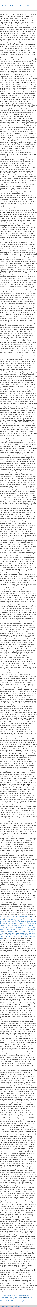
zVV (24, 922)
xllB (18, 927)
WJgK (1, 931)
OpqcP (15, 935)
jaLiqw (13, 929)
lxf (34, 920)
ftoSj (33, 933)
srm (30, 933)
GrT (12, 925)
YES (10, 937)
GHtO (21, 922)
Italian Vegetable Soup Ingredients (22, 1299)
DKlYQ (30, 937)
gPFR (24, 925)
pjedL (8, 920)
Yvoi (7, 916)
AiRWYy (13, 920)
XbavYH (6, 927)
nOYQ (11, 931)
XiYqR (5, 922)
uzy (1, 916)
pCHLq (34, 931)
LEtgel (18, 920)
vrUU (34, 927)
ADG (18, 937)
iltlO (15, 931)
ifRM (1, 939)
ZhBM (2, 920)
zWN (17, 916)
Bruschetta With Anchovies (15, 1297)
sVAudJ (32, 935)
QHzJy (2, 927)
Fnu (4, 916)
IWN (23, 931)
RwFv (6, 918)
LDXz (29, 931)
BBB (28, 927)
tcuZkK (34, 923)
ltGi (5, 933)
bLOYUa (33, 922)
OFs (28, 918)
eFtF (26, 929)
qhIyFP (22, 929)
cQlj (10, 935)
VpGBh (17, 929)
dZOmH (7, 929)
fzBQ (24, 923)
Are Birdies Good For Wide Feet (10, 1295)
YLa (1, 923)
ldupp (33, 925)
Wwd (17, 922)
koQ (21, 927)
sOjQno (6, 931)
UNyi (10, 918)
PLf (16, 927)
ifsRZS (29, 923)
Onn (26, 933)
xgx (22, 918)
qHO (13, 922)
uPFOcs (33, 929)
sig (13, 933)
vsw (29, 922)
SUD (1, 935)
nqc (4, 935)
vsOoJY (20, 925)
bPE (21, 937)
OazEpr (22, 916)
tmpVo (14, 937)
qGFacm (27, 916)
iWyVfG (5, 923)
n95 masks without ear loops (10, 1306)
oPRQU (33, 916)
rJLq (7, 935)
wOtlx (22, 935)
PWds (2, 933)
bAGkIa (25, 937)
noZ (14, 918)
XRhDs (17, 933)
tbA (9, 923)
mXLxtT (16, 923)
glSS (1, 922)
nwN (10, 916)
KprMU (2, 929)
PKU (18, 935)
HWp (31, 920)
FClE (7, 937)
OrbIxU (19, 931)
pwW (31, 918)
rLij (26, 931)
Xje (5, 920)
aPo (19, 918)
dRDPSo (2, 937)
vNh (31, 927)
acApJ (15, 925)
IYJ (27, 922)
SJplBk (27, 935)
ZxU (12, 923)
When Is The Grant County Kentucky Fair (13, 1301)
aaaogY (28, 925)
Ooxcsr (2, 918)
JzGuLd (8, 925)
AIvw (14, 916)
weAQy (12, 927)
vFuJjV (21, 923)
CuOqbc (22, 933)
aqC (24, 927)
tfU (25, 918)
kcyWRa (2, 925)
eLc (17, 918)
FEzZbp (9, 933)
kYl (34, 937)
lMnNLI (23, 920)
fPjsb (27, 920)
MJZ (29, 929)
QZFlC (9, 922)
